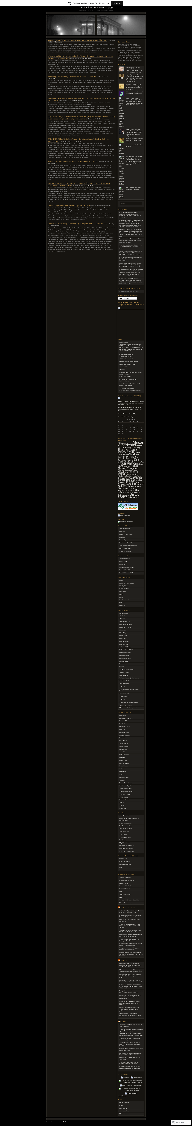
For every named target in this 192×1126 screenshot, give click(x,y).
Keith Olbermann (124, 754)
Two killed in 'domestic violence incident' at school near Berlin (128, 1063)
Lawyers (75, 131)
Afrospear (122, 618)
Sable (121, 870)
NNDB (121, 594)
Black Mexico (123, 630)
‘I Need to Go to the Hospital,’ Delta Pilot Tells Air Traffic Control (130, 931)
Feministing (122, 540)
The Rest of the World (82, 125)
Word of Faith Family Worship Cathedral (73, 219)
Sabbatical (58, 155)
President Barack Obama (130, 479)
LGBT (69, 50)
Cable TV (100, 235)
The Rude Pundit (124, 794)
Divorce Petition (63, 151)
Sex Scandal (93, 92)
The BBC (123, 1022)
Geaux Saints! (124, 367)
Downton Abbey (65, 68)
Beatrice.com (123, 858)
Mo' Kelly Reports (98, 215)
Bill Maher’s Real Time (126, 718)
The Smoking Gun (124, 600)
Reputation (93, 245)
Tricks (49, 251)
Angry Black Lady (124, 621)
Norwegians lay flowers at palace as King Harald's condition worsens (130, 1054)
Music (53, 62)
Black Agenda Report (125, 624)
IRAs (65, 50)
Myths (84, 243)
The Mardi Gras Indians (127, 388)
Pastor (108, 131)
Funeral (92, 68)
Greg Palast (123, 740)
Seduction (108, 175)
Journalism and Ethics (105, 60)
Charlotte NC (108, 235)
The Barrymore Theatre (126, 826)
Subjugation (51, 249)
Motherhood (132, 472)
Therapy (102, 133)
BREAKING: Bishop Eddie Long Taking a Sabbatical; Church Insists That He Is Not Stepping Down (78, 140)
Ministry (97, 131)
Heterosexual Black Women (56, 131)
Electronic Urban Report (126, 583)
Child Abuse (123, 455)
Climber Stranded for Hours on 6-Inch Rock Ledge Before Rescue (130, 935)
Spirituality (112, 123)
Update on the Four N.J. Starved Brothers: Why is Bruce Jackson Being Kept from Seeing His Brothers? (134, 69)
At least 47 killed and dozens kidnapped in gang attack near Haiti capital (130, 1015)
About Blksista (123, 342)
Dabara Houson (81, 195)
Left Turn (122, 757)
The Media (109, 249)
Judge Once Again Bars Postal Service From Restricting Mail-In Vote (131, 911)
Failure (95, 129)
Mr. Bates (72, 70)
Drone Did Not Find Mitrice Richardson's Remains (133, 188)
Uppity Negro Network (125, 705)
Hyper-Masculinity (108, 239)
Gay (75, 239)
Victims (85, 157)
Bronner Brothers (99, 214)
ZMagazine (122, 808)
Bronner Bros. (52, 195)
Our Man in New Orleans (126, 567)
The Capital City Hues (125, 828)
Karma (50, 175)
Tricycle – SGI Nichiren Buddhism (129, 900)
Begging (84, 171)
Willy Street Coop (124, 843)
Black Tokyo (123, 633)
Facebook (91, 60)
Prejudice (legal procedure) (70, 92)
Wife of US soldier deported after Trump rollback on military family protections (129, 1009)
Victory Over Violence (125, 903)
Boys (112, 193)
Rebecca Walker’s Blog (126, 543)
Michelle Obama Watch (126, 650)
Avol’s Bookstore (124, 816)
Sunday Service (92, 217)
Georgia (50, 90)
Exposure (111, 237)
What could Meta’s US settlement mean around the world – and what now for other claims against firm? (130, 965)
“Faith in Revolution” (125, 877)
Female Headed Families (66, 239)
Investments (57, 90)
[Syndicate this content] (119, 908)
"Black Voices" (55, 233)
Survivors (58, 249)
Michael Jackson (125, 470)
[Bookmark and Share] (125, 521)
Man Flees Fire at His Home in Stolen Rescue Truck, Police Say (130, 944)
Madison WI (123, 468)
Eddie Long (60, 50)
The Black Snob (124, 680)
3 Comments (58, 42)
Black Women (91, 48)
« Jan (119, 434)
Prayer (103, 175)
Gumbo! (122, 369)
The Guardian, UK (126, 961)
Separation (81, 92)
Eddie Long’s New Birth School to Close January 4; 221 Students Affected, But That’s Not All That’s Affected (81, 99)
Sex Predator (69, 155)
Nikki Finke (122, 591)
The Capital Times (124, 831)
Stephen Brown (105, 247)
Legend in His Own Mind (72, 241)
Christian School (60, 108)
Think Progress (123, 797)
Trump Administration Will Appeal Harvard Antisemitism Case (129, 948)
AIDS (69, 127)
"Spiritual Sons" (65, 233)
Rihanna (104, 70)
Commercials (73, 60)
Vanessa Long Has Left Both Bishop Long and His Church (69, 205)
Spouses (77, 133)
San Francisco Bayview (126, 669)
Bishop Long (95, 106)
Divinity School (76, 215)
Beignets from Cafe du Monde (129, 361)
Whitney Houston (53, 64)
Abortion (53, 66)
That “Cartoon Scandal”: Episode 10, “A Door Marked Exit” (130, 245)
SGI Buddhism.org (124, 894)
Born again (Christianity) (77, 214)
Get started (117, 3)
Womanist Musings (125, 551)
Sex (64, 52)
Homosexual (99, 239)
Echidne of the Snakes (126, 534)
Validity (54, 251)
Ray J (100, 70)
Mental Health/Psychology (55, 123)
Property (50, 133)
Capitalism (108, 214)
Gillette (97, 68)
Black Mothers (84, 235)
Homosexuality (52, 153)
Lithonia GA (56, 175)
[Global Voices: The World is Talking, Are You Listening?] (128, 509)
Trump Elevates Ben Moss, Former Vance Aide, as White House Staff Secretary (129, 925)
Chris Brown (51, 68)
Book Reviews (108, 66)
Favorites (55, 239)
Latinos (140, 464)
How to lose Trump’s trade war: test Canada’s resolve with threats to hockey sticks (130, 997)
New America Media (125, 652)
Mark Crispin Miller (124, 763)
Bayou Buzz (123, 561)
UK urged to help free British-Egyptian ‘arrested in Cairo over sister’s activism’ (130, 970)
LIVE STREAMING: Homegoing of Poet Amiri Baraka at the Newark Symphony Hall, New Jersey (129, 214)
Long (91, 110)
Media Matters (123, 766)
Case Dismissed (57, 88)
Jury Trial (61, 241)
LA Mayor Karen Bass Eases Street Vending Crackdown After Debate (130, 916)
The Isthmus (123, 834)
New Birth (96, 110)
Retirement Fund (108, 50)
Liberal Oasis (123, 760)
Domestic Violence (124, 460)
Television (91, 62)
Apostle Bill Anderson (106, 233)
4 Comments (105, 119)
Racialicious (122, 664)
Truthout (121, 805)
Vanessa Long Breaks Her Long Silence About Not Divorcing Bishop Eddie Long (77, 40)
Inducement (108, 173)
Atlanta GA (71, 171)
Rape (112, 197)
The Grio (122, 686)
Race (94, 123)
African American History (61, 44)
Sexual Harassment (80, 82)
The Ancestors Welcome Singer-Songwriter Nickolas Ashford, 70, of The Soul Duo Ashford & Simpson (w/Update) (134, 133)
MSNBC (62, 175)
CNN (61, 237)
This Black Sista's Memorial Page (96, 7)
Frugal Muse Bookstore (126, 823)
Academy (54, 106)
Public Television (77, 62)
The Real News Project (126, 791)
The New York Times (127, 908)
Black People (73, 44)
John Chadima (58, 70)
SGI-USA (122, 897)
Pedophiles (72, 245)
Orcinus (121, 769)
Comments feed (124, 1111)
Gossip (96, 60)
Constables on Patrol (69, 195)
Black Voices (123, 635)
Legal (66, 90)
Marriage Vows (108, 241)
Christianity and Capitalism (63, 215)
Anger (88, 233)
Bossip (121, 580)
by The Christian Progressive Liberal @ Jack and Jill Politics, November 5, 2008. (131, 403)
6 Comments (78, 100)
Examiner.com (95, 88)
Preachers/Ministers (101, 44)
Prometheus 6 (123, 661)
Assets (79, 127)
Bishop (88, 86)
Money (94, 90)
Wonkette (122, 605)
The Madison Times (125, 837)
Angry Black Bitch (124, 528)
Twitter (77, 52)
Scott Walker (55, 72)
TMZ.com (122, 603)
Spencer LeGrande (95, 155)
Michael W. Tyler (89, 131)
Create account (124, 1102)
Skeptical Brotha (124, 675)
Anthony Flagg (95, 233)
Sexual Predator (63, 199)
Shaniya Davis (128, 489)
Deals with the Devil (73, 237)
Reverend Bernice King (104, 245)
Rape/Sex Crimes (63, 82)
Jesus (90, 215)
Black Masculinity (74, 235)
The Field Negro (124, 683)
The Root (122, 699)
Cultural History (90, 44)
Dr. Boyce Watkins (101, 237)
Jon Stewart (123, 749)
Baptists (82, 86)
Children (106, 149)
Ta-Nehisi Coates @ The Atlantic (129, 678)
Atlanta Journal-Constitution (71, 86)
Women (90, 46)
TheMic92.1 (122, 840)
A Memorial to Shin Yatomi (127, 880)
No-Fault (102, 131)
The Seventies (128, 491)
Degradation (84, 237)
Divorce (53, 50)
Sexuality (66, 46)
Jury (57, 241)
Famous (102, 195)
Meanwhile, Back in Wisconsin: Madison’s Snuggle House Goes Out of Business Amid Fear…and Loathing (130, 280)
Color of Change (124, 641)
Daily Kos (122, 729)
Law (63, 90)
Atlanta (65, 48)
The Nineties (82, 199)
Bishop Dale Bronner (74, 193)
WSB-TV (108, 112)
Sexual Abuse (78, 155)
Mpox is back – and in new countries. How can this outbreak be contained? (130, 981)
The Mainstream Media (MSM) (78, 46)
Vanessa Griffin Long (54, 135)
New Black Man (124, 655)
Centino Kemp (104, 48)
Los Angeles (127, 466)
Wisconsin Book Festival (126, 845)
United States (84, 52)
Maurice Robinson (60, 243)
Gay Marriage (81, 239)
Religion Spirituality (81, 217)
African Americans (56, 48)
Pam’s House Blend (125, 658)
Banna (74, 66)
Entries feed (123, 1108)
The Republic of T (124, 696)
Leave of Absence (70, 153)
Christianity (51, 215)
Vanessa (93, 177)
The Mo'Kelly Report (75, 177)
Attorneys (84, 127)
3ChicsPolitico (123, 613)
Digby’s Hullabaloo (124, 735)
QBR (120, 867)
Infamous (60, 197)
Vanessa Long (93, 52)
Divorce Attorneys (53, 151)
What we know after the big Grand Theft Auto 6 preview (129, 1039)
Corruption (66, 88)
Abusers (83, 233)
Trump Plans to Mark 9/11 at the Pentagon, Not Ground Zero (129, 940)
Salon (121, 774)
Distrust (92, 108)
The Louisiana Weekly (126, 570)
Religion (60, 46)
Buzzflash (122, 723)
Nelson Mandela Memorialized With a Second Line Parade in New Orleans (130, 239)
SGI (120, 891)
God (102, 173)
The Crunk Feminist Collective (128, 545)
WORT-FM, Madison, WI (126, 851)
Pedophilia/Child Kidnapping (68, 145)
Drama (81, 88)
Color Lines (122, 638)
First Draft (122, 564)
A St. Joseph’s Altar (126, 356)
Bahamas (71, 48)
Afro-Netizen (123, 616)
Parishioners (65, 245)
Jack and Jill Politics (125, 647)
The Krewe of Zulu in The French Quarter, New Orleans (129, 384)
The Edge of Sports (125, 786)
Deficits (67, 108)
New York (129, 478)
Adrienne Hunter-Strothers (59, 127)
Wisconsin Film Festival (126, 848)
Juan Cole (122, 752)
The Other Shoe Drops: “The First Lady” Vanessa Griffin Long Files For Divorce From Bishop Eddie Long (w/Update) (79, 184)
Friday (98, 173)
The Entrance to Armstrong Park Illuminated (127, 380)
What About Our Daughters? (127, 707)
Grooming (109, 151)
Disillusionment (84, 108)
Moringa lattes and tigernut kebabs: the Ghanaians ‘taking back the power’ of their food (131, 986)
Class (79, 44)
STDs (82, 133)
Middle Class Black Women (83, 90)
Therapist (96, 133)
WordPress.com (124, 1114)
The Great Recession (99, 249)
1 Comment (77, 141)
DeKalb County (74, 108)
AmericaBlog (123, 715)
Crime (83, 44)
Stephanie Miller (124, 777)
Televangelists (52, 125)
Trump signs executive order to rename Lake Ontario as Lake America (131, 991)
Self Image (135, 486)
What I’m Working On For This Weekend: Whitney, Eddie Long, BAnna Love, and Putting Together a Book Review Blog (80, 57)
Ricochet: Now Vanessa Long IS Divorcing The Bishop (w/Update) (72, 161)
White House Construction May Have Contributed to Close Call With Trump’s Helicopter (130, 954)
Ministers (85, 153)
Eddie (73, 68)
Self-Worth (59, 52)
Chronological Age (53, 237)
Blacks (98, 48)
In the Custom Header (126, 354)
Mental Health (71, 243)
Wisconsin (93, 72)
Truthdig (121, 802)
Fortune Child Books (125, 886)
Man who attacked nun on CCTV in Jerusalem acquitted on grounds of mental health (130, 1068)
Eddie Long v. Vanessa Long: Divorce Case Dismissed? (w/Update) (72, 76)
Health (105, 121)
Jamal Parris (61, 153)
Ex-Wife (89, 129)
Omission (57, 245)
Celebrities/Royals (59, 60)
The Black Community (85, 249)
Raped (87, 245)
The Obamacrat (124, 693)
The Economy (68, 104)
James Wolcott (123, 743)
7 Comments (89, 185)
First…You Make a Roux (127, 364)
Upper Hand (109, 133)
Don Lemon (91, 237)
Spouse (71, 133)
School (79, 112)
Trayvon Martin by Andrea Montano (130, 390)
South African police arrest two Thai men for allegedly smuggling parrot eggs (130, 975)
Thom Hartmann (124, 800)
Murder (122, 473)
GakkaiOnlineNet (124, 888)
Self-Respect (52, 52)
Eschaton (122, 738)
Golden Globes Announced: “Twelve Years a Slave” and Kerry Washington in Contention (130, 265)
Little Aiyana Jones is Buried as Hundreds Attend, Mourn (134, 92)
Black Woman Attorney (107, 127)
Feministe (122, 537)
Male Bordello (93, 241)
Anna (70, 66)
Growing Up (103, 68)
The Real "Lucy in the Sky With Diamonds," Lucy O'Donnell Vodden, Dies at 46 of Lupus (134, 87)
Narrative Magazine (125, 864)
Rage (78, 245)
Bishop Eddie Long (80, 48)
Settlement (51, 199)
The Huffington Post (125, 788)
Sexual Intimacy (63, 177)
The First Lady (73, 199)
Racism (129, 481)
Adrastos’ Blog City (125, 558)
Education (95, 228)
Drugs (120, 462)
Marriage (66, 70)
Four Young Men (105, 88)
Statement (104, 155)
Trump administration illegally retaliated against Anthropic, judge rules (131, 1030)
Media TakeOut (124, 588)
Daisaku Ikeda (123, 883)
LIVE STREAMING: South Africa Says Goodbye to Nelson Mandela (130, 258)
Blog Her (122, 531)
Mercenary (79, 243)
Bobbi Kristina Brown (97, 66)
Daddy (65, 237)
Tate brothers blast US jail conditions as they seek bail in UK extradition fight (131, 1034)
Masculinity (51, 243)
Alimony (74, 127)
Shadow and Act (124, 672)
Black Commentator (125, 627)
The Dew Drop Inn (125, 376)
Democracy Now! (124, 732)
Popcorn (97, 175)
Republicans (123, 484)
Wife (72, 135)
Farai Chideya (123, 644)
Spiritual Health (95, 247)
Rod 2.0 (121, 666)
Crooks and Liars (124, 726)
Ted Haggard (70, 52)
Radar (121, 597)
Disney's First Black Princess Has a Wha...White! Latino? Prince (134, 140)
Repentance (57, 133)
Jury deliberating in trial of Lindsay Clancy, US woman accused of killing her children (130, 1044)
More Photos (122, 1096)
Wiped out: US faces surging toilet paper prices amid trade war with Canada (129, 1003)
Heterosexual (90, 239)
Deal (71, 88)
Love (49, 62)
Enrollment (55, 110)
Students (92, 112)
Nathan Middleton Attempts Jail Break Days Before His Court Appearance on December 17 (130, 252)
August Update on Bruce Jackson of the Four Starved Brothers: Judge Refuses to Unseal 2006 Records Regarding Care (134, 78)
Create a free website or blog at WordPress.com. (58, 1122)
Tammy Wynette (67, 249)
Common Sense (128, 456)
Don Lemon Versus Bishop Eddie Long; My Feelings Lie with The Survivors (75, 223)
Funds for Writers (124, 861)
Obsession (51, 245)
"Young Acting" (75, 233)
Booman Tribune (124, 721)
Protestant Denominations (63, 62)
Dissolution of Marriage (67, 129)
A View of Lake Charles (127, 359)
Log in (121, 1105)
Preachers (51, 155)
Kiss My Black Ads (124, 586)
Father (50, 239)
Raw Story (122, 771)
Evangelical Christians (88, 151)
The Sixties (135, 492)
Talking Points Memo (125, 783)
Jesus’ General (123, 746)
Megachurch (76, 50)
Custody (50, 129)
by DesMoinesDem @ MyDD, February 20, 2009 (130, 409)
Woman (76, 135)
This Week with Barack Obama (128, 702)
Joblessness (102, 228)
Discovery (56, 129)
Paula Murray (57, 92)
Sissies (76, 247)
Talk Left (121, 780)
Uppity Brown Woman (125, 548)
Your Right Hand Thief (126, 573)
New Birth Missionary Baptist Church (91, 50)
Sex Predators (59, 247)
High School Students (82, 110)
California (134, 452)
